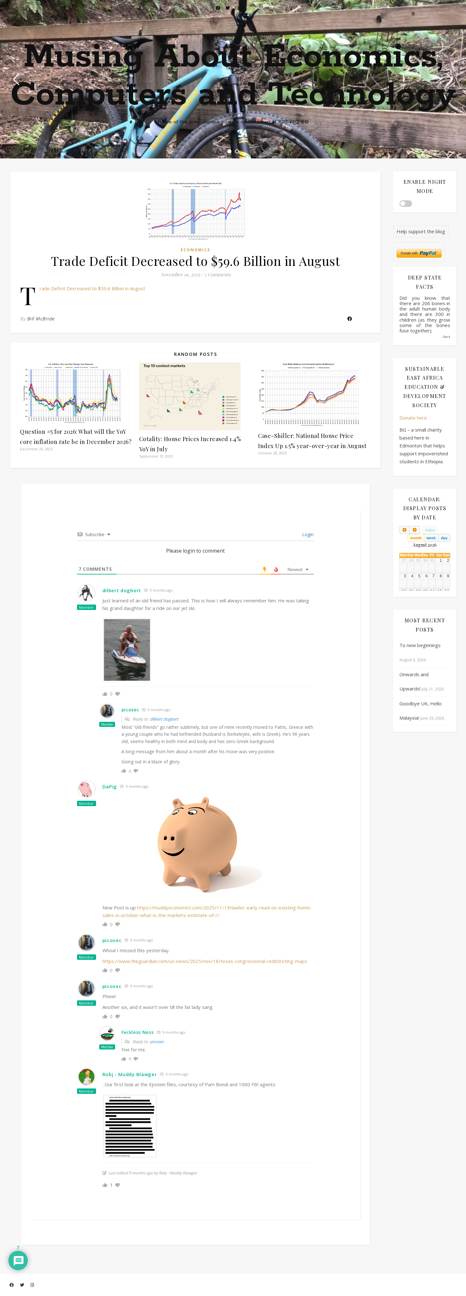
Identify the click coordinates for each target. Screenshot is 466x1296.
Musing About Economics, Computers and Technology (233, 76)
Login (307, 534)
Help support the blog (421, 231)
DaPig (109, 786)
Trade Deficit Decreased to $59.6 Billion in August (92, 288)
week (431, 538)
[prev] (404, 530)
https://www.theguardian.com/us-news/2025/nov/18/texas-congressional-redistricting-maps (204, 961)
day (444, 538)
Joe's (446, 336)
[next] (414, 530)
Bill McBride (41, 319)
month (416, 538)
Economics (195, 250)
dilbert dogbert (164, 719)
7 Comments (217, 274)
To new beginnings (420, 645)
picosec (157, 1041)
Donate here (413, 417)
